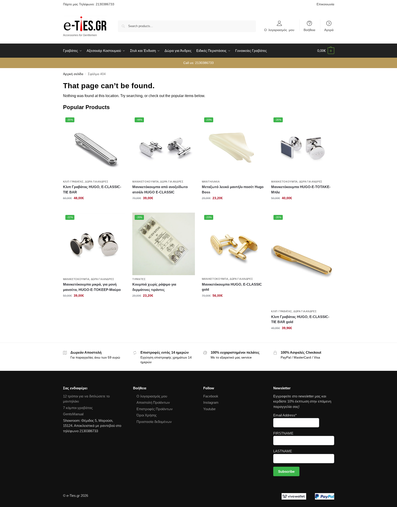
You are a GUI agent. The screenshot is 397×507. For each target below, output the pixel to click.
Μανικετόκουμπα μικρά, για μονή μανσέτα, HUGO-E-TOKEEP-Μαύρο (92, 287)
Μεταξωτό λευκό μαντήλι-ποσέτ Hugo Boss (233, 189)
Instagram (211, 402)
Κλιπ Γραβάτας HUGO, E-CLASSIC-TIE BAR (92, 189)
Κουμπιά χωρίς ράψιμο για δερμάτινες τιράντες (154, 287)
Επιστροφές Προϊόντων (155, 409)
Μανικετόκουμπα (145, 181)
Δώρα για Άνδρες (96, 181)
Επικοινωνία (325, 4)
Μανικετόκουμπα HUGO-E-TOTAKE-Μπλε (300, 189)
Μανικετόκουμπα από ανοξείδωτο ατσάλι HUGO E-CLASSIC (160, 189)
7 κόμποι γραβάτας (78, 408)
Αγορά (328, 29)
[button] (325, 51)
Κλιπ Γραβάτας (73, 181)
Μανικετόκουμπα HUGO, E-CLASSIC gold (232, 287)
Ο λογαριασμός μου (279, 29)
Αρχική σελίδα (73, 74)
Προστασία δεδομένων (154, 422)
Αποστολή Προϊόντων (153, 402)
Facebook (210, 396)
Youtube (209, 409)
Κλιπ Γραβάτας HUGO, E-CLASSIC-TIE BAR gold (300, 319)
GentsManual (73, 414)
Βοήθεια (309, 29)
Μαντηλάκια (211, 181)
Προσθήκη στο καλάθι (94, 208)
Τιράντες (139, 279)
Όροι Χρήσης (147, 415)
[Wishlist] (118, 122)
